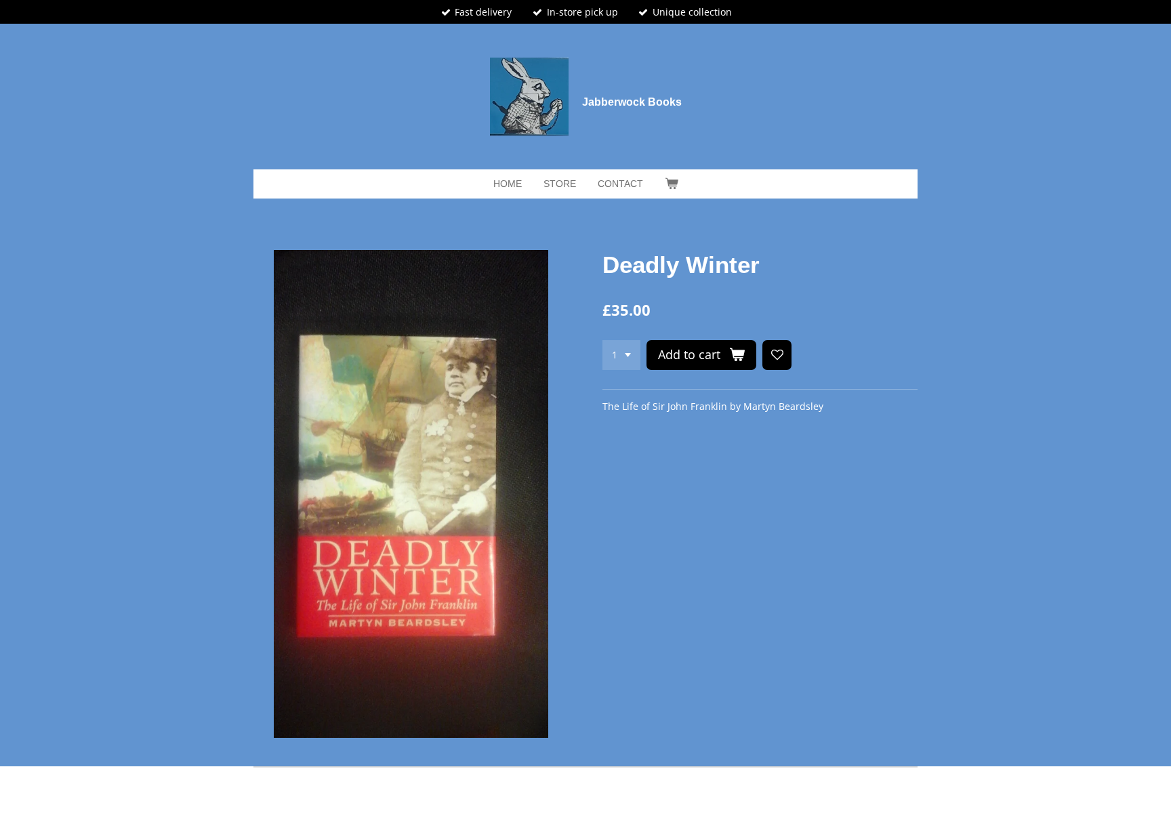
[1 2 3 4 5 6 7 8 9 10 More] (621, 355)
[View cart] (671, 184)
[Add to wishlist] (777, 355)
